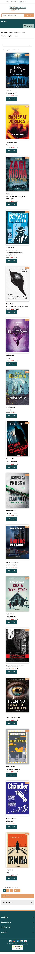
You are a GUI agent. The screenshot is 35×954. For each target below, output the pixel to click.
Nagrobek (9, 410)
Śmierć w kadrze (11, 565)
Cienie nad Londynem (13, 769)
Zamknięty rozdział (12, 513)
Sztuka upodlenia (11, 461)
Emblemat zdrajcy (12, 145)
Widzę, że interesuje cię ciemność (17, 306)
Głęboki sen (10, 821)
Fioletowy (9, 358)
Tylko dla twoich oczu (13, 717)
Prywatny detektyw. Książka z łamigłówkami (15, 254)
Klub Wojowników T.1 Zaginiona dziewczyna (16, 197)
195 (16, 890)
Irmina (8, 872)
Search (29, 15)
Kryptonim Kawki (11, 93)
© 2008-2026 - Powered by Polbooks (17, 944)
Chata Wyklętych (11, 616)
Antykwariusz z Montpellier (14, 666)
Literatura (6, 896)
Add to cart (11, 99)
